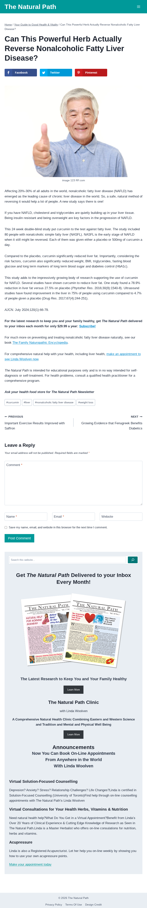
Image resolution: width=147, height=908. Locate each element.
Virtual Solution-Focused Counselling (43, 781)
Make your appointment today (30, 864)
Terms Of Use (73, 904)
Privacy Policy (53, 904)
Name (11, 516)
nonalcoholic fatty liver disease (54, 402)
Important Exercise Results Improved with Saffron (35, 422)
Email (59, 516)
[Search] (133, 560)
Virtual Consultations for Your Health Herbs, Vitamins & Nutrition (68, 809)
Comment (14, 465)
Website (107, 516)
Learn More (73, 689)
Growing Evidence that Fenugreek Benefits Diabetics (111, 422)
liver (27, 402)
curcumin (12, 402)
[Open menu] (138, 6)
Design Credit (93, 904)
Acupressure (20, 842)
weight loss (85, 402)
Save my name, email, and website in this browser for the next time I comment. (58, 527)
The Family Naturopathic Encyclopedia (40, 342)
